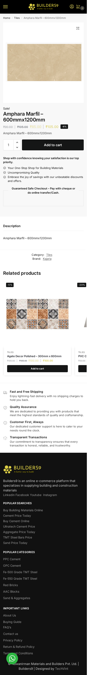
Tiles (17, 17)
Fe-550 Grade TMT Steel (20, 578)
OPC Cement (12, 565)
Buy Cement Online (16, 521)
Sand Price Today (15, 543)
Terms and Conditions (18, 653)
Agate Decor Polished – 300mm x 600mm (34, 356)
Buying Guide (12, 622)
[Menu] (9, 7)
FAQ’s (7, 627)
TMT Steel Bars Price (17, 537)
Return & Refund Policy (19, 646)
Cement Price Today (17, 515)
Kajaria (47, 258)
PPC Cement (12, 559)
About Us (9, 615)
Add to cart (53, 145)
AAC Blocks (11, 591)
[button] (79, 7)
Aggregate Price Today (19, 532)
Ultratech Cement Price (19, 526)
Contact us (10, 633)
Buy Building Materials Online (23, 510)
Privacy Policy (12, 640)
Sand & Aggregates (16, 598)
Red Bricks (10, 585)
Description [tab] (12, 226)
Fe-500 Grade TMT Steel (20, 572)
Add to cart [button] (37, 368)
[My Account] (71, 7)
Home (6, 17)
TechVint (61, 669)
